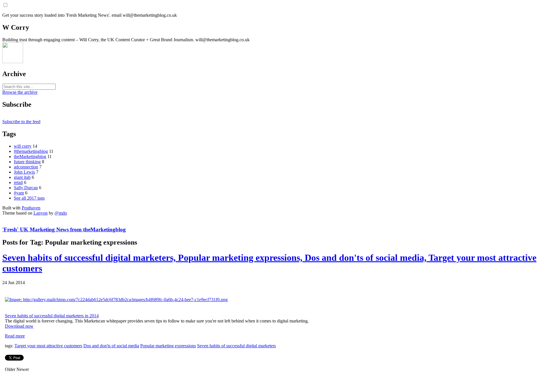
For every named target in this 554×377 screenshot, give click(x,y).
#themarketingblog (31, 151)
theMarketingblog (30, 156)
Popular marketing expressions (168, 345)
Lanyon (40, 213)
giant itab (22, 177)
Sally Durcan (26, 187)
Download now (19, 326)
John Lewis (24, 172)
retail (18, 182)
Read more (15, 335)
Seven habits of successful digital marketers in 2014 (52, 315)
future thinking (27, 161)
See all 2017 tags (29, 198)
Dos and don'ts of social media (111, 345)
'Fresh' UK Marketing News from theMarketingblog (64, 229)
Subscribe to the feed (21, 121)
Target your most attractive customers (48, 345)
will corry (22, 146)
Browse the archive (20, 92)
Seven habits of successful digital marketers (236, 345)
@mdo (61, 213)
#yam (19, 192)
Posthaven (31, 207)
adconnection (26, 166)
